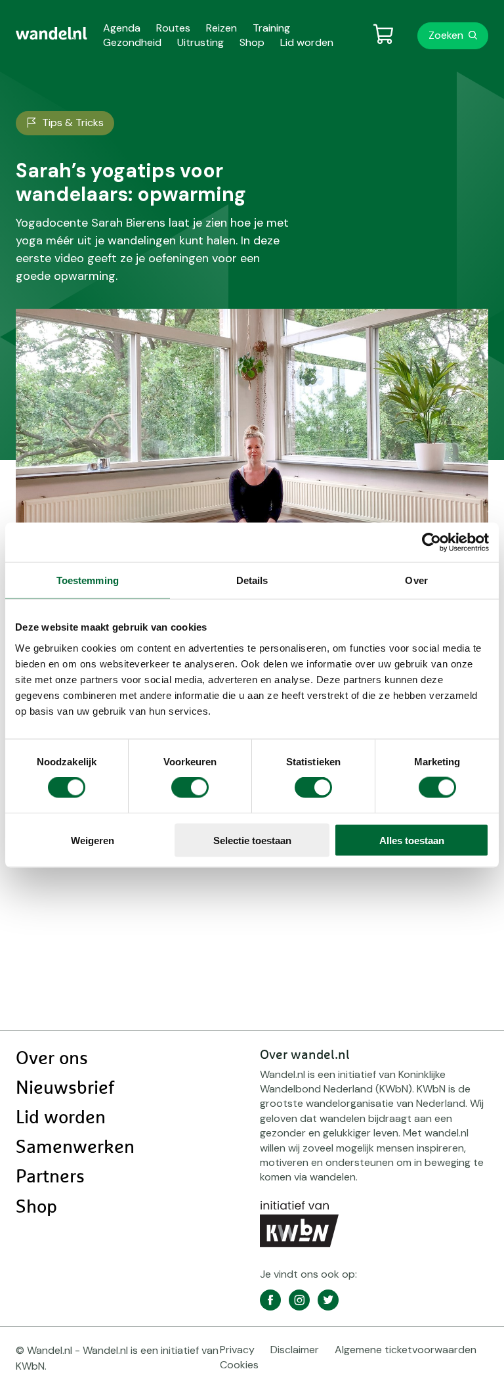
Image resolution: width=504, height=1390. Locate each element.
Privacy (237, 1349)
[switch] (190, 787)
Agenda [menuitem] (121, 28)
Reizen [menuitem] (221, 28)
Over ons (52, 1059)
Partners (50, 1177)
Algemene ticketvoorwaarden (405, 1349)
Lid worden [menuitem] (306, 42)
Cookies (239, 1365)
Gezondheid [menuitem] (132, 42)
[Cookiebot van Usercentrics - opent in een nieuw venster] (431, 542)
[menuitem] (51, 33)
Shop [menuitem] (252, 42)
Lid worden (61, 1118)
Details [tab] (252, 580)
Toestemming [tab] (87, 580)
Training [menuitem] (271, 28)
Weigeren (92, 839)
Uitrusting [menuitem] (200, 42)
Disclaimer (294, 1349)
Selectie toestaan (252, 839)
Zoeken (446, 35)
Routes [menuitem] (173, 28)
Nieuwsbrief (65, 1088)
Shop (36, 1207)
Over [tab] (416, 580)
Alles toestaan (411, 839)
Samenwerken (75, 1147)
